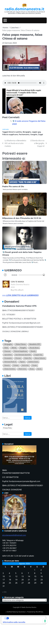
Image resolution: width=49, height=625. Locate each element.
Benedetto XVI (34, 344)
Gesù (6, 348)
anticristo (25, 365)
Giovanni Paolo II (10, 362)
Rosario (7, 365)
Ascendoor (22, 612)
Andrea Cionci (33, 362)
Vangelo (33, 134)
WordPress (39, 612)
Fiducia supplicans (10, 134)
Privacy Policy (7, 428)
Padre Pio (27, 358)
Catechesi (5, 129)
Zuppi (40, 134)
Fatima (15, 365)
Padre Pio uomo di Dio (13, 186)
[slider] (44, 275)
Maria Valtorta (40, 358)
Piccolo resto (34, 348)
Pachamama (24, 134)
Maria (14, 348)
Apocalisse (8, 355)
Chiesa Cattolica (9, 369)
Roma (32, 369)
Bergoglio (27, 132)
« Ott (4, 592)
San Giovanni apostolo (23, 355)
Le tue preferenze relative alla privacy (26, 618)
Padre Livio (22, 369)
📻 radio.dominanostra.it (24, 6)
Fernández (8, 358)
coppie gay (36, 132)
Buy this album (17, 290)
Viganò (22, 362)
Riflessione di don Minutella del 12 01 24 (21, 218)
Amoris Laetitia (15, 132)
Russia (34, 365)
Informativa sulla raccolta (14, 622)
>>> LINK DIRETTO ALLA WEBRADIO (20, 295)
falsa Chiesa (21, 344)
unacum (7, 351)
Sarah (39, 369)
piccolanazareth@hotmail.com (14, 535)
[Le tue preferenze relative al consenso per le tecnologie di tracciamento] (45, 621)
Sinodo (33, 351)
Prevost (18, 358)
